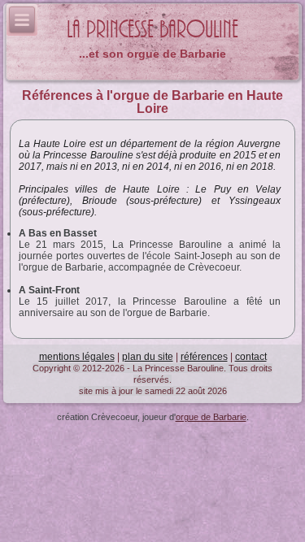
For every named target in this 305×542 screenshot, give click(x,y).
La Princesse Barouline (152, 29)
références (204, 356)
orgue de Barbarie (211, 417)
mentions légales (77, 356)
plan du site (147, 356)
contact (251, 356)
